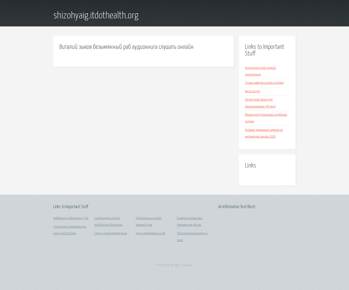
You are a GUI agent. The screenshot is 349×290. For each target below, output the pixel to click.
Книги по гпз (252, 91)
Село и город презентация (111, 233)
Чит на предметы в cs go (150, 233)
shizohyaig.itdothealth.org (95, 15)
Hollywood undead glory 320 (70, 218)
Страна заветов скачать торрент (264, 83)
